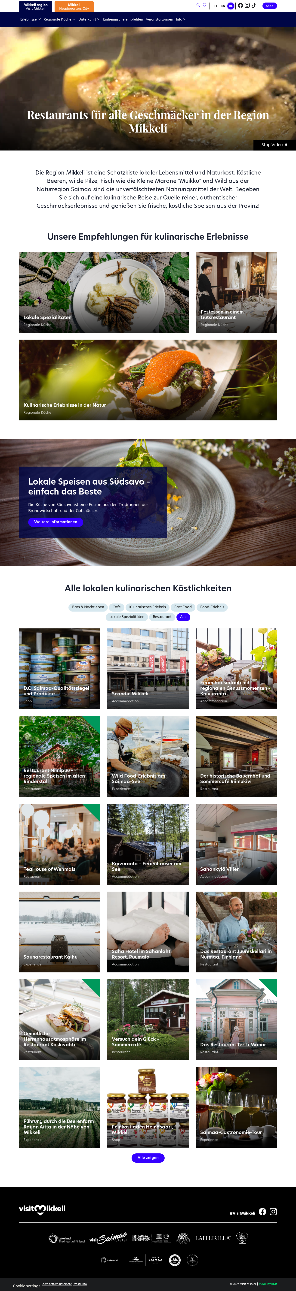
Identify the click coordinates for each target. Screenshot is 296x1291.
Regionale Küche (58, 19)
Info (179, 19)
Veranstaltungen (159, 19)
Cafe (117, 607)
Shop (269, 6)
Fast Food (183, 607)
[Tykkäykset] (204, 5)
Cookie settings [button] (26, 1286)
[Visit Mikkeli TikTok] (253, 6)
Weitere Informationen (55, 522)
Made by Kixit (268, 1284)
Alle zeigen (148, 1158)
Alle (183, 617)
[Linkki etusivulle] (42, 1210)
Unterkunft (87, 19)
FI (215, 6)
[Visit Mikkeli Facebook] (240, 6)
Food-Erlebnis (212, 607)
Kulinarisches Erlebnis (147, 607)
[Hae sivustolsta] (198, 5)
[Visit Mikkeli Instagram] (247, 6)
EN (223, 6)
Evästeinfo (80, 1284)
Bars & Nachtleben (88, 607)
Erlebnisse (29, 19)
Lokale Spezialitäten (126, 617)
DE (231, 6)
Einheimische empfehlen (123, 19)
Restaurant (162, 617)
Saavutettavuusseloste (56, 1284)
